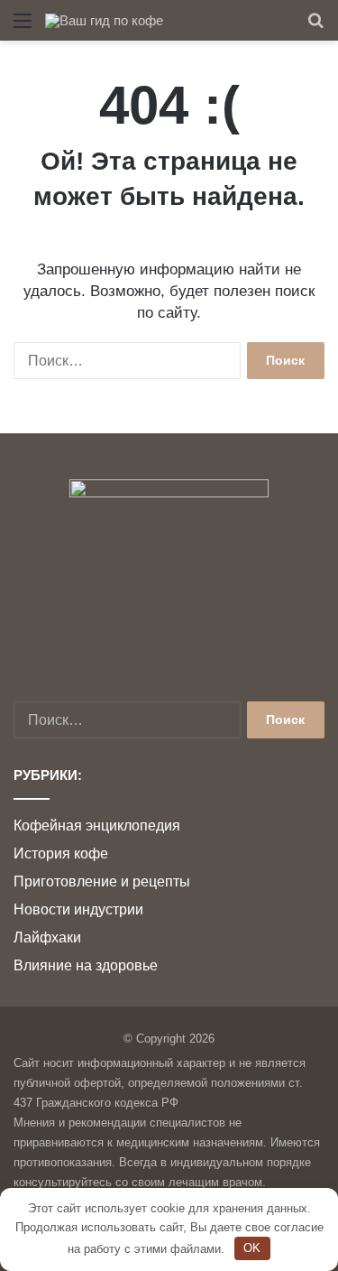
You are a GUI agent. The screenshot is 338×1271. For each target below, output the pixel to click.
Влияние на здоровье (86, 965)
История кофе (61, 853)
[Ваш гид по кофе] (104, 20)
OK (251, 1248)
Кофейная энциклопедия (97, 825)
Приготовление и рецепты (102, 881)
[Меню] (23, 27)
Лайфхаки (47, 937)
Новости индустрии (78, 909)
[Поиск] (315, 27)
